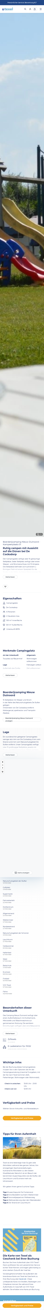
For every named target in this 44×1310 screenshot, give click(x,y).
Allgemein (11, 1042)
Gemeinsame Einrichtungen (17, 1049)
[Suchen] (25, 9)
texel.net (22, 1279)
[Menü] (41, 9)
